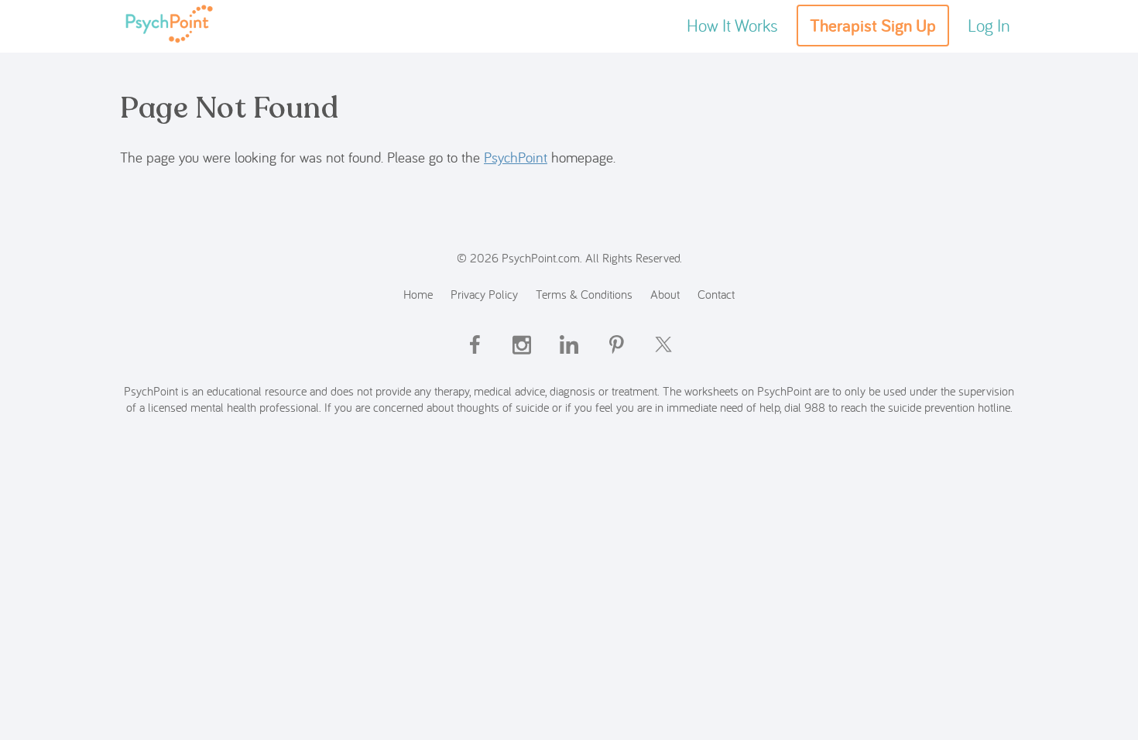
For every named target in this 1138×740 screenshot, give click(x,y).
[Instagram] (521, 358)
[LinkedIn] (569, 358)
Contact (716, 294)
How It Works (732, 25)
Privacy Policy (484, 294)
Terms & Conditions (584, 294)
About (665, 294)
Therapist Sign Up (873, 25)
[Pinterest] (616, 358)
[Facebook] (474, 358)
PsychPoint (515, 157)
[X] (663, 358)
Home (418, 294)
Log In (989, 25)
